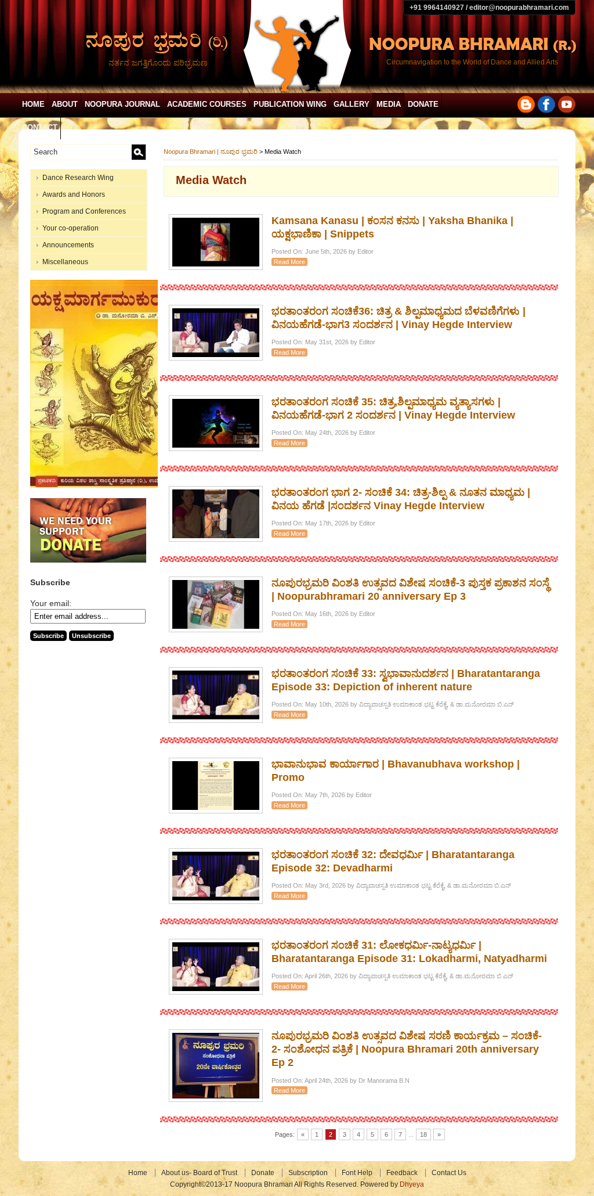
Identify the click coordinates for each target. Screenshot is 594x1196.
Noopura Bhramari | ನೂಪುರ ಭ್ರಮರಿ (211, 151)
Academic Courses (207, 104)
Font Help (357, 1173)
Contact (39, 127)
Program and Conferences (84, 211)
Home (33, 104)
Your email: (50, 603)
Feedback (402, 1173)
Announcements (68, 245)
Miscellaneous (65, 262)
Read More (289, 261)
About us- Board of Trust (199, 1173)
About (65, 104)
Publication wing (290, 104)
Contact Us (449, 1173)
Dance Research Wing (78, 178)
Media (388, 104)
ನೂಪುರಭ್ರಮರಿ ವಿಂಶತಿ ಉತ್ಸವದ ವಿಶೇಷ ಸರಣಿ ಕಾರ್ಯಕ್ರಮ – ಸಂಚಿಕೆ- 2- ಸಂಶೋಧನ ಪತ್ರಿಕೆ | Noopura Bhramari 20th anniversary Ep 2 (406, 1049)
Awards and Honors (73, 194)
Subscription (308, 1173)
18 (423, 1134)
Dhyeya (412, 1184)
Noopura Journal (122, 104)
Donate (423, 104)
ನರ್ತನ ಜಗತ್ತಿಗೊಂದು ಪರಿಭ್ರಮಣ (158, 62)
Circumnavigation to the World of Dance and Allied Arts (472, 62)
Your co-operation (70, 228)
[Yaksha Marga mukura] (97, 485)
